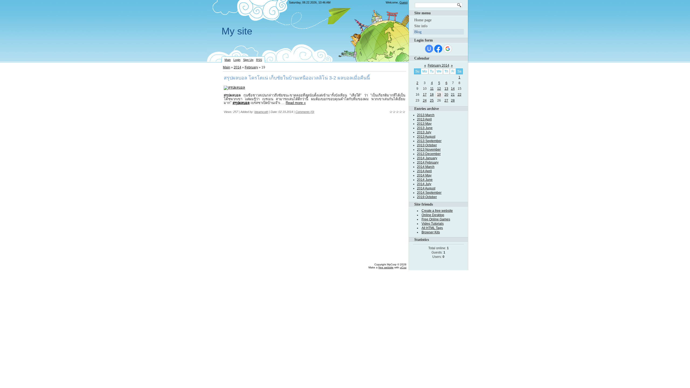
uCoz (403, 267)
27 (446, 100)
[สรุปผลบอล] (234, 87)
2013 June (425, 128)
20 (446, 94)
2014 (237, 67)
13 (446, 89)
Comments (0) (304, 111)
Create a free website (437, 211)
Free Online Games (436, 219)
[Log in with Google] (447, 48)
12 (439, 89)
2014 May (424, 175)
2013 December (429, 154)
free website (386, 267)
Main (228, 59)
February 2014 (438, 65)
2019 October (427, 197)
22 (459, 94)
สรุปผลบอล (241, 103)
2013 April (424, 119)
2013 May (424, 124)
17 (425, 94)
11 (432, 89)
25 (432, 100)
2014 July (424, 184)
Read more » (296, 103)
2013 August (426, 136)
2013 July (424, 132)
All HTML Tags (432, 228)
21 (453, 94)
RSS (259, 59)
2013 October (427, 145)
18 (432, 94)
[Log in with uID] (429, 49)
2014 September (429, 193)
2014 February (428, 162)
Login (236, 59)
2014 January (427, 158)
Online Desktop (433, 215)
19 (439, 94)
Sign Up (248, 59)
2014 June (425, 180)
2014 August (426, 188)
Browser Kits (431, 232)
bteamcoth (261, 111)
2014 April (424, 171)
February (251, 67)
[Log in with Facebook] (438, 49)
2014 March (425, 167)
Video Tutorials (433, 224)
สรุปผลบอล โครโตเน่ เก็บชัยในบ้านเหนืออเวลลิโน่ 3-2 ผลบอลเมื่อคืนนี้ (297, 78)
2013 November (429, 149)
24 (425, 100)
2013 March (425, 115)
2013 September (429, 141)
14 (453, 89)
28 (453, 100)
